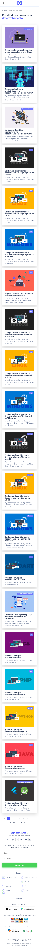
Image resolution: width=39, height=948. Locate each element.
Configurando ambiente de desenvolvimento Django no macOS (17, 457)
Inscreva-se (19, 865)
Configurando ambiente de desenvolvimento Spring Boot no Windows (19, 254)
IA (25, 886)
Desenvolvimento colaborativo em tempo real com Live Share (18, 51)
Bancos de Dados (30, 877)
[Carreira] (29, 68)
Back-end (8, 886)
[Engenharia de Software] (25, 593)
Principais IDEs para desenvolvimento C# (14, 656)
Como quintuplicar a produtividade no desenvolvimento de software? (19, 91)
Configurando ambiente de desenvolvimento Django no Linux (17, 498)
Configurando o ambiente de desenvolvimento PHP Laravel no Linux (18, 375)
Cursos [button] (18, 873)
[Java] (31, 150)
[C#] (31, 634)
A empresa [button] (18, 899)
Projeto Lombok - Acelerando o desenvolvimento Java (19, 294)
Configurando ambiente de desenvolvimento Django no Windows (17, 539)
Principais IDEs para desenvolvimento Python (16, 730)
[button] (14, 930)
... (17, 822)
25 (21, 822)
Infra (7, 893)
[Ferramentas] (28, 29)
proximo (29, 822)
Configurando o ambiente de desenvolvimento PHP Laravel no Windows (18, 416)
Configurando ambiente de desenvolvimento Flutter (17, 804)
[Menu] (36, 3)
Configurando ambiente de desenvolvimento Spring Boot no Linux (19, 214)
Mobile (7, 890)
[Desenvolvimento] (27, 109)
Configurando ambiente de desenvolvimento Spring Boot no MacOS (19, 173)
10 (14, 822)
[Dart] (31, 557)
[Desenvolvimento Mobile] (24, 782)
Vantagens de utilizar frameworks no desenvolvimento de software (18, 132)
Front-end (8, 882)
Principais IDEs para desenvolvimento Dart (15, 579)
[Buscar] (3, 3)
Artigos (4, 10)
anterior (4, 819)
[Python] (30, 434)
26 (25, 822)
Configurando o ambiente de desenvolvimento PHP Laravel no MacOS (18, 334)
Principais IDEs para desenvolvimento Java (15, 767)
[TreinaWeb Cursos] (19, 3)
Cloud (26, 882)
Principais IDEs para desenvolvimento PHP (15, 693)
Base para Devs (10, 877)
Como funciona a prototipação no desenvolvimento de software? (18, 617)
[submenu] (22, 873)
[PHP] (31, 311)
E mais (26, 890)
